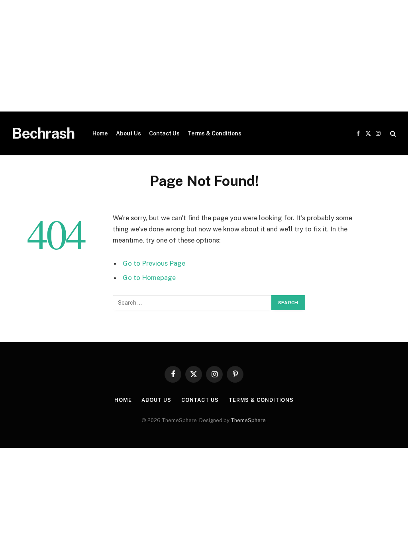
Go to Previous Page (154, 263)
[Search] (392, 134)
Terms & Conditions (214, 133)
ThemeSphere (248, 420)
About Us (128, 133)
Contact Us (164, 133)
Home (100, 133)
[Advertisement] (204, 56)
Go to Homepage (149, 278)
